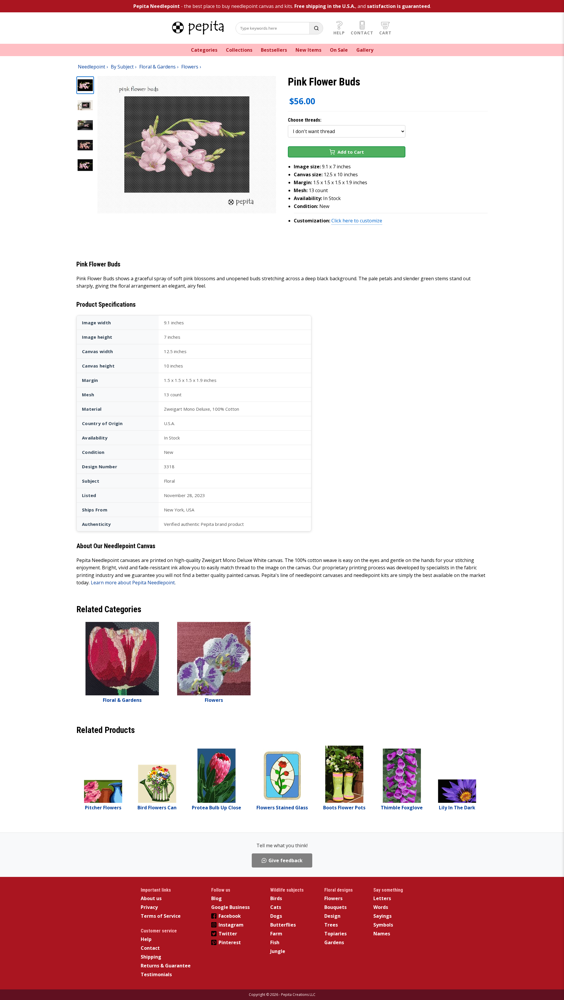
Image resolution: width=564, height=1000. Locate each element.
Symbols (383, 925)
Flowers (333, 898)
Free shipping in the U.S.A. (324, 6)
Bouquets (335, 907)
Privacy (149, 907)
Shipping (151, 957)
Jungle (277, 951)
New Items (308, 50)
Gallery (364, 50)
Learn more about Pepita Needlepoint (133, 582)
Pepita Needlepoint (156, 6)
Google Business (230, 907)
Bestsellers (274, 50)
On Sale (339, 50)
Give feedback (285, 860)
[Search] (316, 28)
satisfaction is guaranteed (398, 6)
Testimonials (156, 974)
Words (380, 907)
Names (381, 933)
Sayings (382, 916)
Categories (204, 50)
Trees (331, 925)
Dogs (276, 916)
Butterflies (283, 925)
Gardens (334, 942)
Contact (362, 33)
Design (332, 916)
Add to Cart (351, 152)
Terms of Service (161, 916)
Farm (276, 933)
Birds (276, 898)
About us (151, 898)
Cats (275, 907)
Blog (216, 898)
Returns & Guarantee (166, 965)
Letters (382, 898)
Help (339, 33)
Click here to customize (356, 220)
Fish (274, 942)
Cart (385, 33)
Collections (239, 50)
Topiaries (335, 933)
